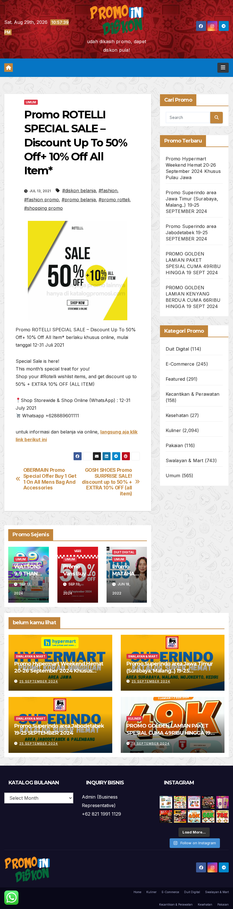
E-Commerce (180, 364)
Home (137, 892)
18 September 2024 (151, 743)
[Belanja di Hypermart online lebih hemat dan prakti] (166, 802)
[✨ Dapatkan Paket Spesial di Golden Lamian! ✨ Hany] (208, 816)
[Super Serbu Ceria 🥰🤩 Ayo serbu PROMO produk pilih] (194, 802)
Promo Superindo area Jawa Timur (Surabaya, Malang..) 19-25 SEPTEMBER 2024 (169, 671)
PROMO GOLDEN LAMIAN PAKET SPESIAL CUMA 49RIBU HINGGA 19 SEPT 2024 (168, 733)
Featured (175, 379)
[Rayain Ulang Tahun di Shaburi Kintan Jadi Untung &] (166, 816)
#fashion (108, 190)
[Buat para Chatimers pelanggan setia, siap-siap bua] (222, 802)
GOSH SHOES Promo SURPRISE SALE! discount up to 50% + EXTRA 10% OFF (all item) (107, 482)
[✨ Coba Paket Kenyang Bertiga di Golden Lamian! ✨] (222, 816)
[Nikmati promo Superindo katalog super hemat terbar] (180, 802)
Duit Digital (124, 552)
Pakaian (174, 445)
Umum (31, 102)
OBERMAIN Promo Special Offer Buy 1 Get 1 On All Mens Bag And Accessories (49, 479)
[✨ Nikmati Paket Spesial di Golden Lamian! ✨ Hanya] (194, 816)
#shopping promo (43, 208)
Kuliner (173, 430)
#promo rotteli (114, 199)
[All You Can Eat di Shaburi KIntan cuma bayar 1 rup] (208, 802)
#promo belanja (79, 199)
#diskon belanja (79, 190)
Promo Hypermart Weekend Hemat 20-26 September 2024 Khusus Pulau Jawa (58, 671)
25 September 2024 (38, 681)
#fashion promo (41, 199)
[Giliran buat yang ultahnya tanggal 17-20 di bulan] (180, 816)
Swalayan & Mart (184, 460)
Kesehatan (177, 415)
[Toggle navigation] (223, 67)
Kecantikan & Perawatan (192, 394)
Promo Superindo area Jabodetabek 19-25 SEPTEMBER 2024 (191, 232)
